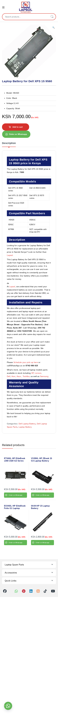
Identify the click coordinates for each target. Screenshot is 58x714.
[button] (53, 27)
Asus (19, 376)
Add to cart (17, 127)
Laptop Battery (25, 427)
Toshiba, (26, 376)
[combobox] (25, 17)
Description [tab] (9, 143)
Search (52, 17)
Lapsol (10, 255)
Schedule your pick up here (25, 362)
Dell (8, 376)
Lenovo (38, 373)
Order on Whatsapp (18, 134)
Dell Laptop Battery (27, 424)
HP (32, 373)
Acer (13, 376)
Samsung (44, 376)
